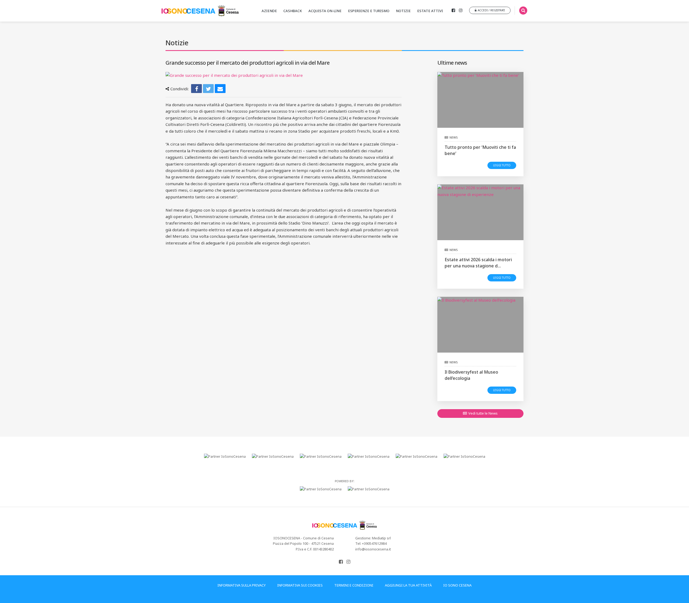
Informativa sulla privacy (241, 585)
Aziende (269, 10)
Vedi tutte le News (483, 413)
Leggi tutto (502, 165)
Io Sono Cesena (457, 585)
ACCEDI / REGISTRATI (491, 10)
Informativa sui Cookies (300, 585)
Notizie (403, 10)
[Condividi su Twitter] (208, 88)
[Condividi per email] (220, 88)
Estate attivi (430, 10)
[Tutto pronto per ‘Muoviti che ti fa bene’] (480, 100)
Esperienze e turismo (368, 10)
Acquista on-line (325, 10)
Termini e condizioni (353, 585)
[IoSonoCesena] (202, 10)
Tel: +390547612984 (370, 543)
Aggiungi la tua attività (408, 585)
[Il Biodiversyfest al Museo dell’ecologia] (480, 325)
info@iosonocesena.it (373, 549)
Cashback (292, 10)
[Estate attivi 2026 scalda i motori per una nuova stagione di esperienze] (480, 212)
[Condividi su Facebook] (196, 88)
